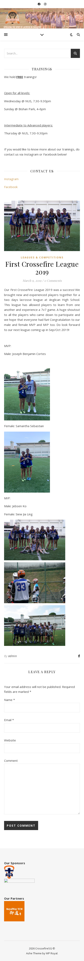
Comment (11, 761)
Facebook (11, 187)
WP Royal (51, 953)
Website (10, 740)
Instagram (11, 179)
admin (12, 656)
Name (9, 700)
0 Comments (53, 281)
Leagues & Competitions (42, 257)
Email (9, 720)
